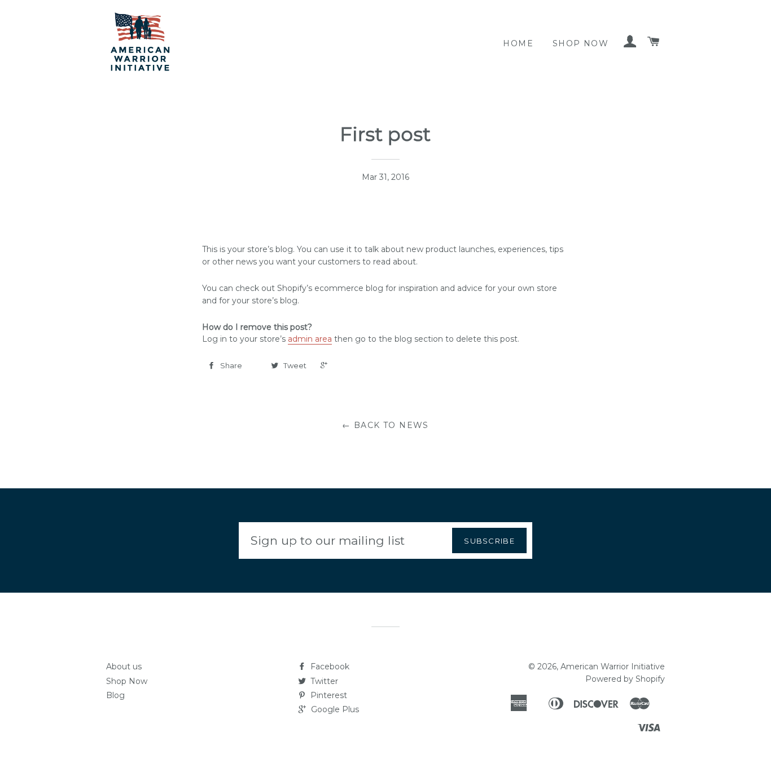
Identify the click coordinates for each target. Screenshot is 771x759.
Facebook (328, 666)
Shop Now (580, 43)
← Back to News (385, 425)
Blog (115, 695)
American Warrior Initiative (612, 666)
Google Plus (334, 709)
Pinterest (327, 695)
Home (518, 43)
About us (124, 666)
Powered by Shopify (625, 679)
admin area (310, 339)
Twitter (323, 681)
